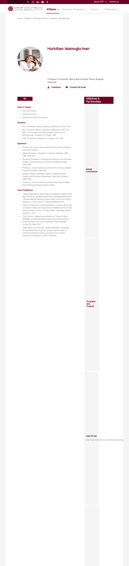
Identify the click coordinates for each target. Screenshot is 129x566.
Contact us (114, 2)
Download (56, 87)
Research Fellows (41, 18)
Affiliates (51, 9)
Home (19, 18)
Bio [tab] (25, 99)
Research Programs (73, 9)
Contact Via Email (78, 87)
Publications (111, 9)
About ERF (99, 2)
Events (94, 9)
